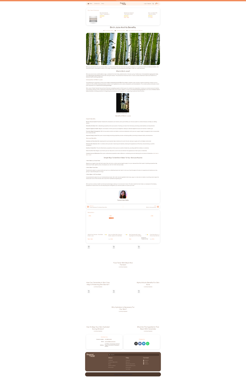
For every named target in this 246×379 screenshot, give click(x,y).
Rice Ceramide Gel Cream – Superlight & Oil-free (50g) (104, 14)
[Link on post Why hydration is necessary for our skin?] (123, 297)
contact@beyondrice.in (110, 341)
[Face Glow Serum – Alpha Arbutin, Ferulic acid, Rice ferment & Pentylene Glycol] (159, 224)
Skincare (136, 30)
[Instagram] (136, 343)
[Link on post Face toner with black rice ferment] (123, 252)
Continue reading (98, 286)
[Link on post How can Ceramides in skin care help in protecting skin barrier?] (98, 262)
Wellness (141, 30)
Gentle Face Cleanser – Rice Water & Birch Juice (129, 14)
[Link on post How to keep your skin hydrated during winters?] (98, 306)
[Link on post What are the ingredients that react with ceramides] (148, 306)
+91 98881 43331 (108, 339)
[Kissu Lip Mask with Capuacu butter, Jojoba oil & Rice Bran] (141, 18)
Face (129, 30)
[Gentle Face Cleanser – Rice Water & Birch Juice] (117, 18)
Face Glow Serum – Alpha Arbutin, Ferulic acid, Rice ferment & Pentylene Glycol (157, 236)
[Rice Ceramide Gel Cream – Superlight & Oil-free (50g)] (93, 18)
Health (132, 30)
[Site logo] (123, 3)
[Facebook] (140, 343)
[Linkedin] (143, 343)
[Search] (153, 3)
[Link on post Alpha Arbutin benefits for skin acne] (148, 262)
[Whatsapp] (147, 343)
